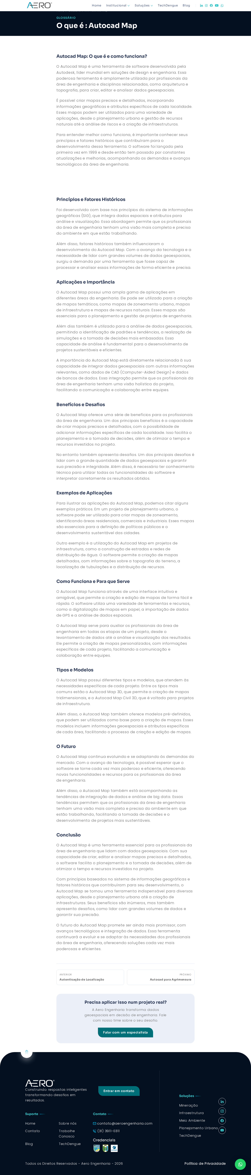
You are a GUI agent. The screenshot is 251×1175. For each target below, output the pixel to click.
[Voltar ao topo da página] (26, 1052)
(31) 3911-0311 (108, 1131)
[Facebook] (211, 5)
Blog (186, 5)
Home (96, 5)
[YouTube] (216, 5)
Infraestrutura (191, 1113)
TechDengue (168, 5)
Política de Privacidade (205, 1163)
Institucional (116, 5)
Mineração (188, 1105)
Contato (32, 1131)
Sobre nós (67, 1123)
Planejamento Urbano (198, 1128)
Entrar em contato (119, 1091)
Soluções (142, 5)
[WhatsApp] (222, 5)
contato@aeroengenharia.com (125, 1123)
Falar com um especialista (125, 1032)
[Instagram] (206, 5)
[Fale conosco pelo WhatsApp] (240, 1164)
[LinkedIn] (201, 5)
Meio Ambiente (192, 1120)
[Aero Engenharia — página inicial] (44, 5)
